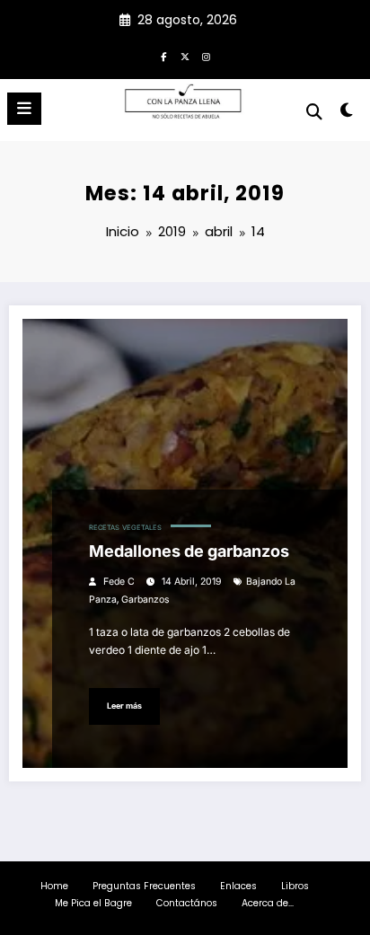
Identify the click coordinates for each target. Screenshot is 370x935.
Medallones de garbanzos (189, 551)
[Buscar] (314, 112)
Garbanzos (145, 599)
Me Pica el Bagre (93, 903)
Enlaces (238, 886)
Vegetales (142, 528)
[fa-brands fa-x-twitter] (185, 57)
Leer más (124, 705)
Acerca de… (268, 903)
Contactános (186, 903)
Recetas (104, 528)
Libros (295, 886)
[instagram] (206, 57)
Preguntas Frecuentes (144, 886)
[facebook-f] (163, 57)
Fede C (119, 581)
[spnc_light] (347, 113)
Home (54, 886)
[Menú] (24, 109)
